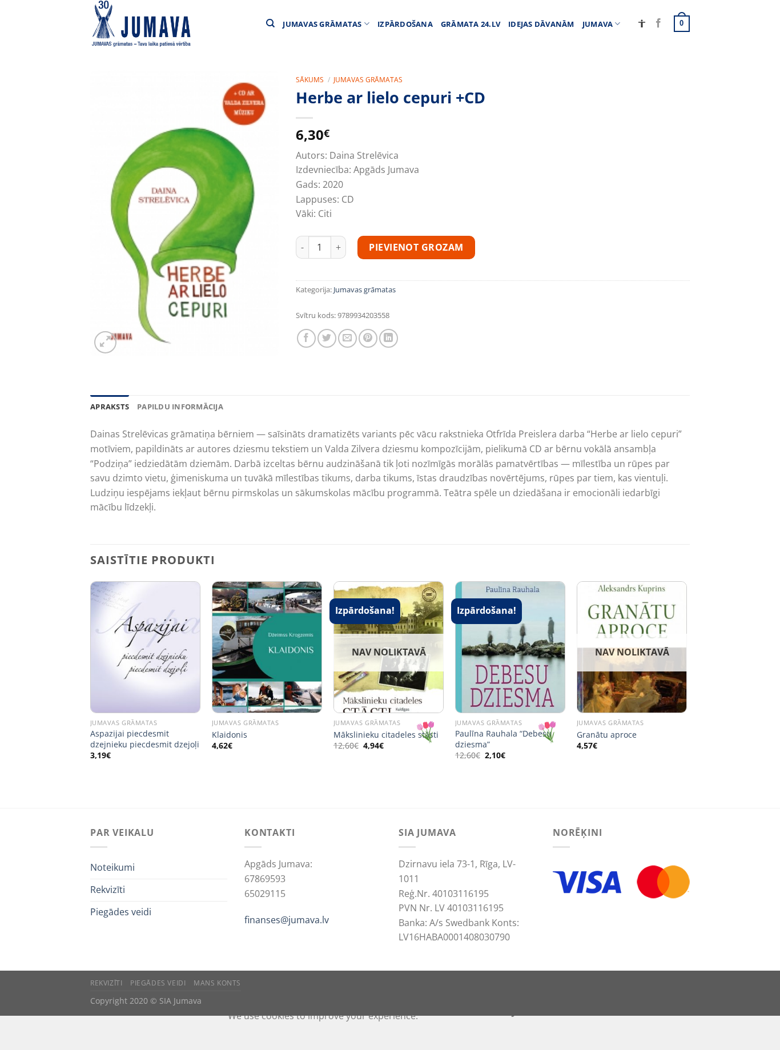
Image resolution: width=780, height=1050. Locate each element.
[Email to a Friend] (347, 338)
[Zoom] (105, 342)
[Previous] (90, 693)
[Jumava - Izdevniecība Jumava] (140, 24)
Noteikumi (112, 867)
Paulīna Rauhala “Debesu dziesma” (503, 739)
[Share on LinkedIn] (388, 338)
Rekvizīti (107, 889)
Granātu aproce (607, 735)
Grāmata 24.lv (470, 24)
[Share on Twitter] (326, 338)
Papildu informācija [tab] (180, 406)
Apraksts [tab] (109, 406)
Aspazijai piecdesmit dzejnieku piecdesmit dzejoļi (144, 739)
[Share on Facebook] (306, 338)
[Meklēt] (270, 23)
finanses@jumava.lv (286, 920)
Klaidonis (229, 735)
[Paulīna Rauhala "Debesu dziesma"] (510, 647)
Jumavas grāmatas (322, 24)
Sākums (310, 80)
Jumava (597, 24)
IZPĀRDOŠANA (405, 24)
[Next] (686, 693)
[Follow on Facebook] (658, 23)
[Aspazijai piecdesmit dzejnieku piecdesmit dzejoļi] (145, 647)
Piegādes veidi (120, 912)
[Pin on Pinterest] (368, 338)
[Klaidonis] (267, 647)
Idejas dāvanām (541, 24)
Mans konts (217, 983)
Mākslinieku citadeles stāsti (386, 735)
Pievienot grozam (416, 247)
